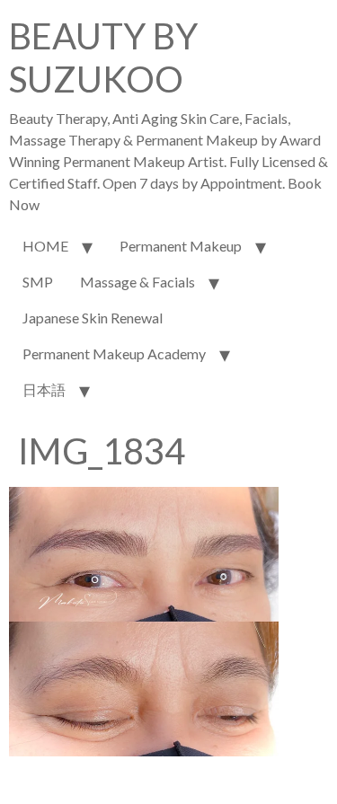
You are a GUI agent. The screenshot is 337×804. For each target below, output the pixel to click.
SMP (37, 281)
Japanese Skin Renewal (92, 317)
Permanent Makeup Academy (114, 353)
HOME (45, 245)
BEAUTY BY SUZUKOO (103, 57)
